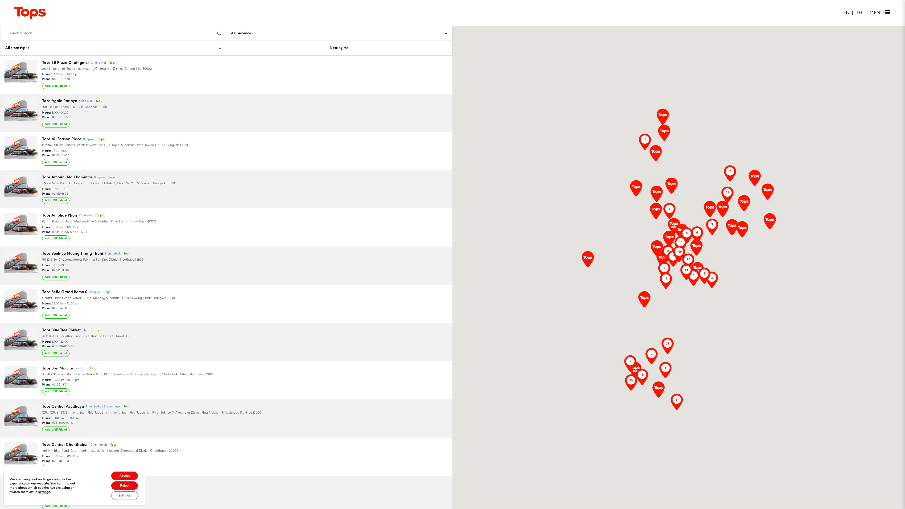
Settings (124, 495)
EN (846, 13)
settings (44, 492)
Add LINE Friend (56, 86)
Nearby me (339, 48)
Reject (124, 485)
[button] (722, 209)
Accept (124, 475)
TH (859, 13)
